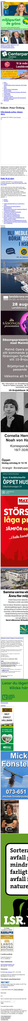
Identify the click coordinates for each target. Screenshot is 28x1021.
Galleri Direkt (7, 95)
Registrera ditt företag (21, 92)
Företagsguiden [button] (7, 90)
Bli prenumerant (22, 97)
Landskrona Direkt (17, 181)
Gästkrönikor (14, 89)
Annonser (3, 1)
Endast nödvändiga (5, 1018)
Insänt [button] (5, 88)
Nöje (22, 85)
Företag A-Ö (7, 92)
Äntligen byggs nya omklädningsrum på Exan (15, 220)
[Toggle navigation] (1, 49)
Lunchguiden (7, 93)
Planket (9, 89)
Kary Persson (17, 117)
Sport (5, 86)
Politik (25, 85)
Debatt (5, 89)
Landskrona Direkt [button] (8, 96)
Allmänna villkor (8, 97)
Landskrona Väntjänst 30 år (12, 212)
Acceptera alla (4, 1019)
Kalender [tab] (6, 201)
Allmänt (6, 85)
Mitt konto (6, 100)
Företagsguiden (4, 702)
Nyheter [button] (6, 83)
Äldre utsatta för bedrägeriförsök (12, 214)
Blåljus (10, 85)
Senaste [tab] (5, 199)
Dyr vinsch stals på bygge (10, 213)
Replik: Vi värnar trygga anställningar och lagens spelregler (14, 218)
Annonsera (15, 97)
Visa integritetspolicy (6, 1016)
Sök (2, 1003)
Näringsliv (18, 85)
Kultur (13, 85)
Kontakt (11, 99)
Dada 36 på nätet (7, 178)
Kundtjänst (6, 99)
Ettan (5, 82)
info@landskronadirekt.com (7, 964)
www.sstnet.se (4, 987)
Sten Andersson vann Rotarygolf (12, 216)
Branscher (13, 92)
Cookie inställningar (18, 989)
